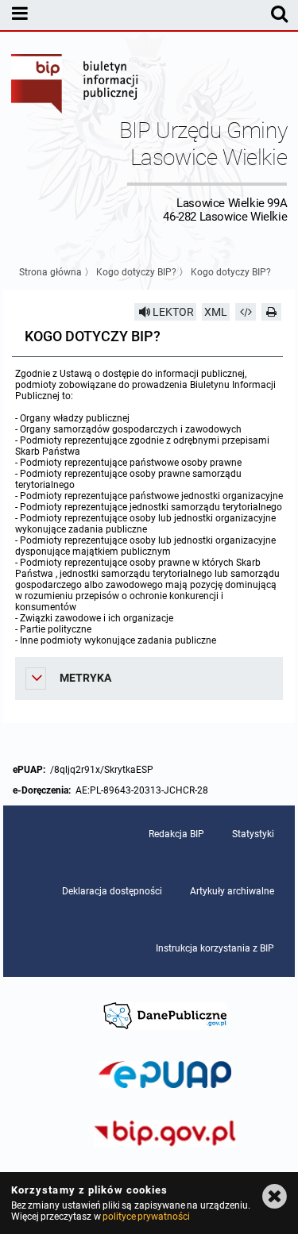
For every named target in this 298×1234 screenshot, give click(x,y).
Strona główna (50, 272)
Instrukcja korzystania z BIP (215, 948)
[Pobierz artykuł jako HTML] (245, 312)
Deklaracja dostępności (112, 891)
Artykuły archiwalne (232, 891)
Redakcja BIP (176, 834)
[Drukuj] (271, 312)
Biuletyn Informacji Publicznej (75, 85)
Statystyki (253, 834)
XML (215, 312)
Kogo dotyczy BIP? (136, 272)
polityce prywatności (146, 1216)
